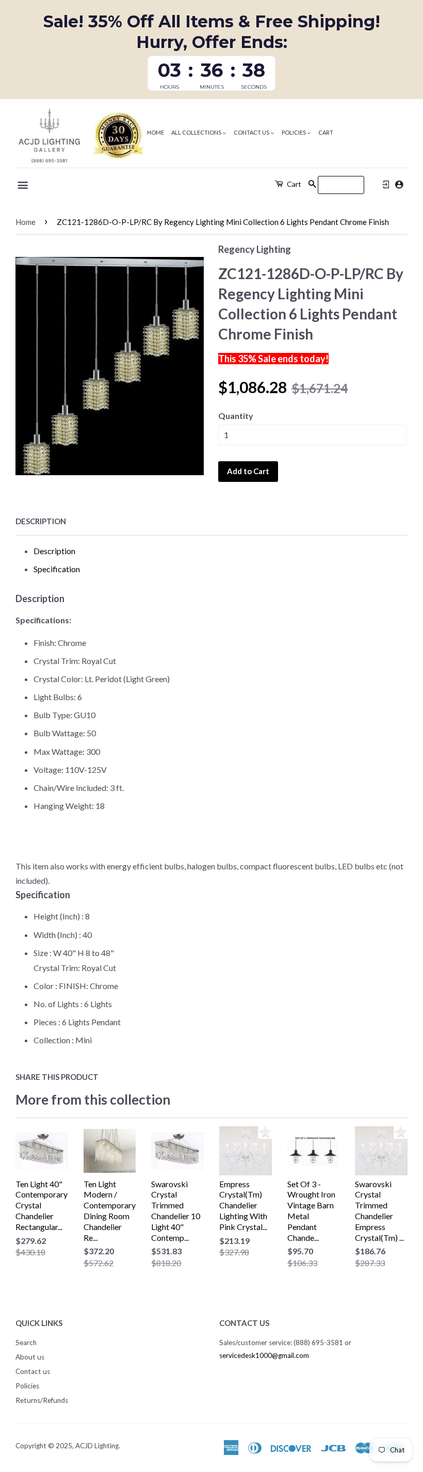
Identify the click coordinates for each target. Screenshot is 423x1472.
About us (29, 1357)
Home (155, 132)
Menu (23, 185)
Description (40, 521)
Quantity (235, 415)
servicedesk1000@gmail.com (264, 1355)
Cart (325, 132)
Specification (57, 569)
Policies (294, 132)
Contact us (252, 132)
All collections (196, 132)
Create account (399, 184)
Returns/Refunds (41, 1400)
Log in (385, 184)
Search (26, 1342)
